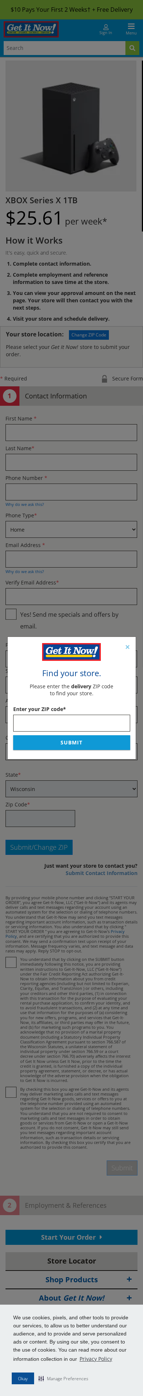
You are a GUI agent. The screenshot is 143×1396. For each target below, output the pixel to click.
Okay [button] (23, 1378)
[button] (63, 1378)
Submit (71, 742)
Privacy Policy (96, 1358)
